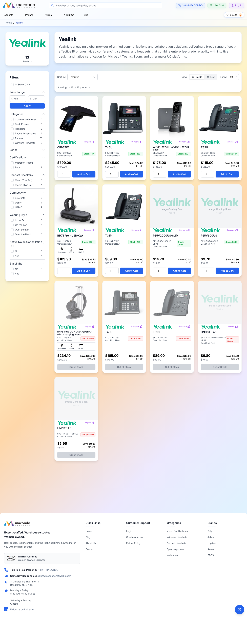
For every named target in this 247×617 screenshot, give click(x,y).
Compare (87, 142)
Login (129, 531)
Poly (210, 531)
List (212, 76)
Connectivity (18, 192)
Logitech (212, 543)
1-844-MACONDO (48, 569)
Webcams (172, 555)
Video (48, 14)
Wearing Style (18, 215)
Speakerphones (175, 549)
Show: (223, 76)
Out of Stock (76, 367)
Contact (90, 549)
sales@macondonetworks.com (54, 575)
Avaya (211, 549)
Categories (17, 114)
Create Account (134, 537)
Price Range (17, 92)
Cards (198, 76)
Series (13, 149)
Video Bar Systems (177, 531)
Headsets (8, 14)
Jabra (211, 537)
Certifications (18, 157)
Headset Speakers (21, 175)
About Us (69, 14)
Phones (29, 14)
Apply (27, 105)
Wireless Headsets (177, 537)
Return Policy (133, 543)
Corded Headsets (176, 543)
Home (9, 22)
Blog (86, 14)
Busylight (16, 263)
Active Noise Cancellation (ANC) (26, 244)
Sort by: (61, 76)
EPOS (211, 555)
